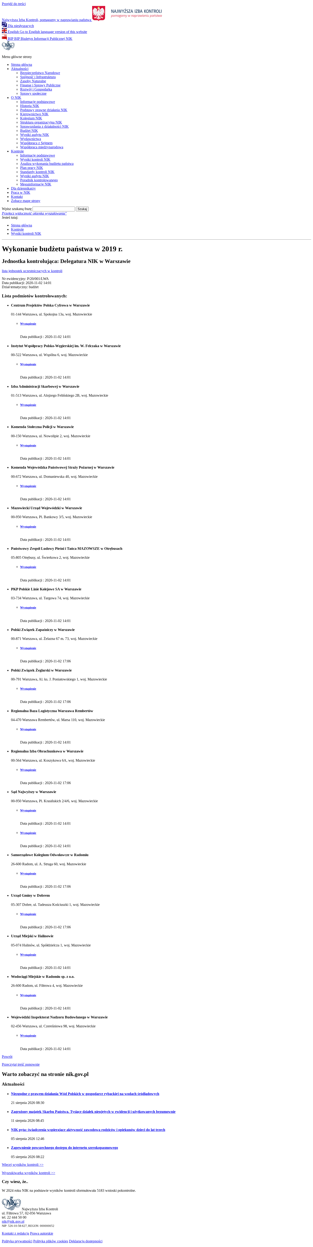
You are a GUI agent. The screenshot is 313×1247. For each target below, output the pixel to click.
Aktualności (19, 69)
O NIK (16, 98)
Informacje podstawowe (37, 102)
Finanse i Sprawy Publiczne (40, 85)
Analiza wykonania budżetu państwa (47, 164)
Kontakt (17, 197)
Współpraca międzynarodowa (41, 147)
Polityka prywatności (17, 1241)
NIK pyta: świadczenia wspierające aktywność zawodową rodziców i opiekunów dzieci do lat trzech (88, 1130)
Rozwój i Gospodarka (36, 89)
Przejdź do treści (14, 4)
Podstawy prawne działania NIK (43, 110)
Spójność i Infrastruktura (38, 77)
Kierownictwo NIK (34, 114)
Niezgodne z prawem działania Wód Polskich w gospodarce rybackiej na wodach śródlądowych (85, 1094)
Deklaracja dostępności (85, 1241)
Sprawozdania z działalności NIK (44, 126)
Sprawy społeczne (33, 93)
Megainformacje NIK (35, 184)
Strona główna (21, 64)
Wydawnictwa (30, 139)
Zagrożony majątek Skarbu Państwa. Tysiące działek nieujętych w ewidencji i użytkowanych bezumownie (93, 1112)
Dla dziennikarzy (23, 188)
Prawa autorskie (41, 1233)
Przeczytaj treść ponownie (21, 1064)
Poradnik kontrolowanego (39, 180)
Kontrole (17, 151)
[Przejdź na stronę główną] (8, 49)
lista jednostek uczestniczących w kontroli (32, 271)
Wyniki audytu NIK (34, 135)
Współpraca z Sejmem (36, 143)
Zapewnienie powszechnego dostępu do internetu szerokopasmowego (64, 1148)
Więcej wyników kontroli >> (23, 1165)
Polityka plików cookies (50, 1241)
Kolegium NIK (31, 118)
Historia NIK (29, 106)
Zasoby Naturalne (33, 81)
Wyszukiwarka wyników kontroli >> (28, 1173)
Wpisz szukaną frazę (17, 209)
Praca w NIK (20, 192)
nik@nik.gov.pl (13, 1221)
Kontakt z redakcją (15, 1233)
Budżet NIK (29, 131)
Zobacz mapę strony (25, 201)
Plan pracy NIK (31, 168)
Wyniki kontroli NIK (35, 159)
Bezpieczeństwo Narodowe (40, 73)
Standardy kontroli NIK (37, 172)
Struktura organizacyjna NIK (41, 122)
